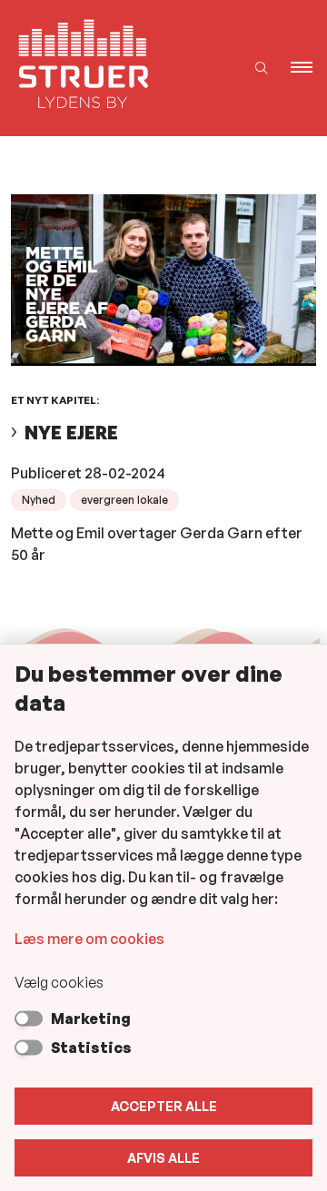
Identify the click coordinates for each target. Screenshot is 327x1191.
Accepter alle (164, 1106)
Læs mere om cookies (89, 939)
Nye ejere (71, 432)
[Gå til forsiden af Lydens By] (116, 68)
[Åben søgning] (261, 68)
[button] (309, 68)
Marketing (91, 1018)
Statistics (91, 1047)
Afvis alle (163, 1158)
